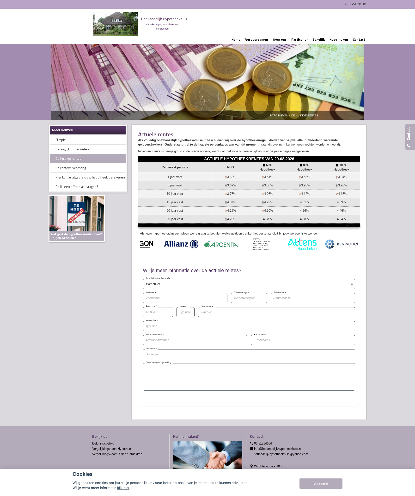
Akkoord (321, 484)
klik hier (123, 488)
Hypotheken (279, 115)
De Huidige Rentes (304, 115)
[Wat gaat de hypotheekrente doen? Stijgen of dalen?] (76, 218)
